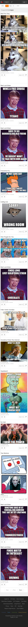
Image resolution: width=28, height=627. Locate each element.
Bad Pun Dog (5, 13)
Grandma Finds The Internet (10, 340)
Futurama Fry (5, 171)
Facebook (4, 612)
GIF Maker (12, 599)
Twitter (8, 612)
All (2, 5)
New (10, 5)
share (20, 75)
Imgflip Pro (6, 599)
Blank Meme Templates (7, 601)
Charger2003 (4, 10)
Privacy (7, 606)
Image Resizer (17, 603)
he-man (3, 422)
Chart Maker (24, 601)
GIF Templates (16, 601)
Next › (20, 590)
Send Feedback (20, 608)
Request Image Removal (10, 608)
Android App (14, 612)
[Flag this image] (26, 75)
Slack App (20, 606)
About (23, 603)
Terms (12, 606)
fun (7, 71)
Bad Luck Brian (6, 85)
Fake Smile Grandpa (7, 310)
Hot (7, 5)
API (15, 606)
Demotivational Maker (8, 603)
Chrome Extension (22, 612)
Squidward (4, 371)
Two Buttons (5, 453)
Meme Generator (20, 599)
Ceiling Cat (4, 202)
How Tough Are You (7, 237)
